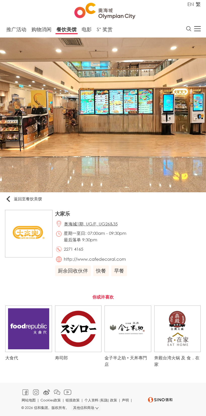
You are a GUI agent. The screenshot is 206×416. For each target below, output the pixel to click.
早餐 (119, 271)
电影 (87, 29)
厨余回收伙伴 (73, 271)
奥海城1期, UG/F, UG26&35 (91, 223)
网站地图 (29, 400)
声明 (125, 400)
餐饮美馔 (67, 29)
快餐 (101, 271)
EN (190, 4)
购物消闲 (41, 29)
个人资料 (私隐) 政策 (100, 400)
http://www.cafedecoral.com (95, 259)
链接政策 (73, 400)
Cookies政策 (50, 400)
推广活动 (16, 29)
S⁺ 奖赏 (105, 29)
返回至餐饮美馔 (28, 198)
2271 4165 (73, 249)
